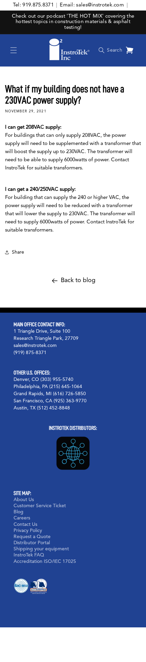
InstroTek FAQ (29, 555)
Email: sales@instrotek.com (92, 5)
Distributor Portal (32, 542)
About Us (24, 499)
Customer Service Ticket (40, 505)
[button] (13, 50)
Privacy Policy (28, 530)
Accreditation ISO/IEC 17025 (45, 561)
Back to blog (78, 280)
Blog (18, 512)
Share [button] (18, 252)
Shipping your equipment (41, 549)
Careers (22, 518)
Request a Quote (32, 536)
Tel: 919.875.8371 (33, 5)
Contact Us (25, 524)
